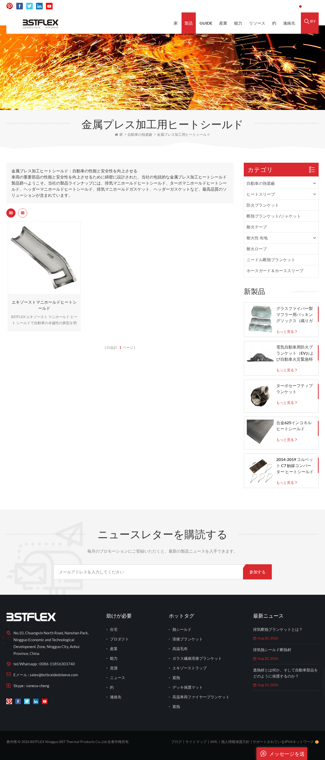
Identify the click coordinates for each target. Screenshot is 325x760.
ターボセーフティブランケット (294, 388)
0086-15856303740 (274, 6)
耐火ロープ (257, 248)
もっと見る (43, 291)
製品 (189, 23)
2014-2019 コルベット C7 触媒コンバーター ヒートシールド (295, 465)
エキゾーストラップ (189, 668)
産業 (223, 23)
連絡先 (289, 23)
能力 (238, 23)
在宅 (114, 629)
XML (214, 741)
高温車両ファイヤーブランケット (201, 697)
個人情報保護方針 (235, 741)
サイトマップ (196, 741)
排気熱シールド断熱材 (272, 649)
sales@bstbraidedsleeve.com (223, 6)
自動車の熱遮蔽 (261, 183)
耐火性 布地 (257, 237)
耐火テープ (257, 226)
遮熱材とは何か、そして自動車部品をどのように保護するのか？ (285, 673)
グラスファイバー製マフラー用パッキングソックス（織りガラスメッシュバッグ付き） (294, 315)
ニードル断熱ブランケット (271, 259)
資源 (114, 668)
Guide (206, 23)
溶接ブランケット (187, 639)
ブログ (176, 741)
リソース (257, 23)
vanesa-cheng (37, 685)
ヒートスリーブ (261, 194)
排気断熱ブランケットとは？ (278, 629)
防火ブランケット (263, 205)
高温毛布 (180, 648)
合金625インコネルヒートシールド (294, 425)
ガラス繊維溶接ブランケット (197, 658)
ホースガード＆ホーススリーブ (275, 270)
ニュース (117, 677)
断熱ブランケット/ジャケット (274, 215)
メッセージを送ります (287, 755)
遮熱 (176, 677)
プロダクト (119, 639)
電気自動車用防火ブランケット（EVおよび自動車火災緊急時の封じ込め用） (295, 353)
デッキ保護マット (187, 687)
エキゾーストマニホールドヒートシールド (44, 305)
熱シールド (181, 629)
